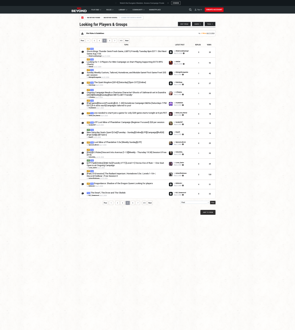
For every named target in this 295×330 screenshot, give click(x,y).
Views (209, 45)
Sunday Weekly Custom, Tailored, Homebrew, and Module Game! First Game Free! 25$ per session (126, 73)
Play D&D (95, 10)
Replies (198, 45)
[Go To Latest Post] (183, 53)
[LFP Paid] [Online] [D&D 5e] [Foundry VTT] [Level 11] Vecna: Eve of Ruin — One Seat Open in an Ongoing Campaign (125, 164)
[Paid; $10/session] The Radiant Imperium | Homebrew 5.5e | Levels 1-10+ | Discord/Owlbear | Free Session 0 (121, 174)
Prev (82, 41)
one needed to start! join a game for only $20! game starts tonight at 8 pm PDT (130, 113)
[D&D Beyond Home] (79, 9)
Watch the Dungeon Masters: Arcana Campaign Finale (142, 3)
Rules (108, 10)
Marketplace (155, 10)
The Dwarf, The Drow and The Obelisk (108, 192)
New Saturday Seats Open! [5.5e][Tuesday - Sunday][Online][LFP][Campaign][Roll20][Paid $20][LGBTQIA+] (125, 133)
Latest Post (179, 45)
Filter (212, 202)
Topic (126, 45)
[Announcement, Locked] (82, 33)
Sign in (199, 9)
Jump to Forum (208, 212)
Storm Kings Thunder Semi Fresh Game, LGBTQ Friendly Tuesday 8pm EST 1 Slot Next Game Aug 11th (127, 52)
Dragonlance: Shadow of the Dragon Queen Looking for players (123, 183)
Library (122, 10)
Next (126, 41)
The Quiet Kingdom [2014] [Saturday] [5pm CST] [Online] (120, 82)
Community (138, 10)
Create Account (214, 10)
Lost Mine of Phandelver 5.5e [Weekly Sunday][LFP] (118, 142)
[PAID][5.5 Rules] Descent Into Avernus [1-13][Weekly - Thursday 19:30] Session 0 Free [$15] (126, 153)
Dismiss (176, 3)
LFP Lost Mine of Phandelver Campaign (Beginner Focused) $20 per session (129, 122)
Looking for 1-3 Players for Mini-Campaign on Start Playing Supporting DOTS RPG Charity (125, 63)
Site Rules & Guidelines (95, 33)
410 (121, 41)
